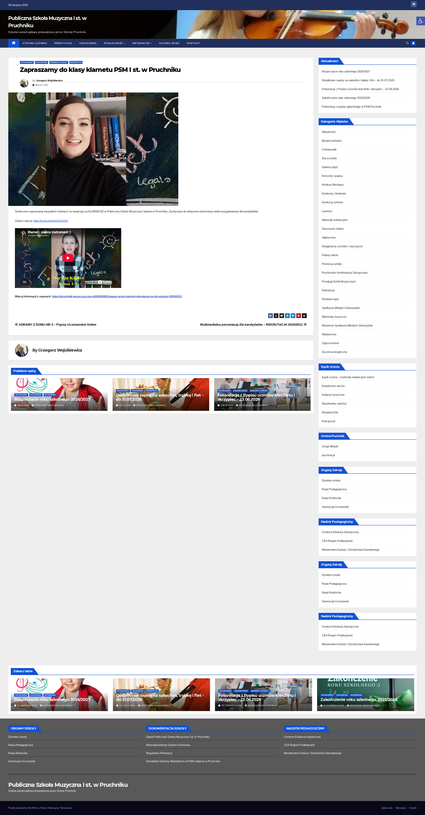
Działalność (114, 43)
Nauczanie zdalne (333, 228)
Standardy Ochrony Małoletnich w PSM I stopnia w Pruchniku (183, 761)
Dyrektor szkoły (331, 480)
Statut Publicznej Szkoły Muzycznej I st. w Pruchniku (178, 736)
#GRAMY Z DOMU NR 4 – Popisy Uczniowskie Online (57, 324)
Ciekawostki (329, 149)
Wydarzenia (50, 395)
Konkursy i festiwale (334, 193)
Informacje (141, 43)
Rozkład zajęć (330, 299)
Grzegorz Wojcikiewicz (49, 80)
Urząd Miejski (330, 446)
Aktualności (27, 62)
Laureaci (327, 211)
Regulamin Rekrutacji (159, 753)
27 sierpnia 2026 (27, 705)
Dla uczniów (329, 158)
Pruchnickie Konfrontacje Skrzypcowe (345, 272)
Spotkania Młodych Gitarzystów (341, 308)
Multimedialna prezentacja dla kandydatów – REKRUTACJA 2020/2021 (251, 324)
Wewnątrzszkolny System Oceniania (168, 745)
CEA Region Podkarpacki (337, 541)
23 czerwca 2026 (334, 705)
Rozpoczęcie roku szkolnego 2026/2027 (52, 399)
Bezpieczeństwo (332, 140)
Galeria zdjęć (169, 43)
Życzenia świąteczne (334, 352)
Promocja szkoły (58, 62)
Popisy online (330, 255)
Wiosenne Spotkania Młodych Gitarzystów (347, 325)
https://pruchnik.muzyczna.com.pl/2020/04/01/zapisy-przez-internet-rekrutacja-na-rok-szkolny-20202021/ (117, 296)
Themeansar (65, 808)
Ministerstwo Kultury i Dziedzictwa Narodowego (351, 549)
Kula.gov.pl (328, 421)
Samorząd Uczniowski (335, 506)
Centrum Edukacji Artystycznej (340, 532)
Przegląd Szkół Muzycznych (339, 281)
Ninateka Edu (330, 412)
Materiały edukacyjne (335, 220)
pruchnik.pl (328, 455)
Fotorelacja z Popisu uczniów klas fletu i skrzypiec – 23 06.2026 (256, 397)
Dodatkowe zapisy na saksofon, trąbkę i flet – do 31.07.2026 (160, 397)
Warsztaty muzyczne (334, 316)
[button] (420, 21)
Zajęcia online (330, 343)
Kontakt (193, 43)
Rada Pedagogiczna (334, 489)
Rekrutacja (63, 43)
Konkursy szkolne (332, 202)
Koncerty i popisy (258, 391)
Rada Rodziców (331, 498)
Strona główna (35, 43)
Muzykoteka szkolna (334, 403)
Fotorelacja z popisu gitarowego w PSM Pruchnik (351, 106)
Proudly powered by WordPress (23, 808)
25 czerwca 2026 (232, 705)
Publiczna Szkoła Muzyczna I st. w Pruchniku (68, 784)
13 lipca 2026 (127, 705)
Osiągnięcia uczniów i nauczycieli (342, 246)
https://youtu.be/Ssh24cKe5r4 (50, 221)
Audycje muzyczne (333, 394)
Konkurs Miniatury (333, 184)
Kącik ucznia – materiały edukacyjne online (348, 377)
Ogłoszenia (88, 43)
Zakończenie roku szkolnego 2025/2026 (346, 97)
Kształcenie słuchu (333, 386)
